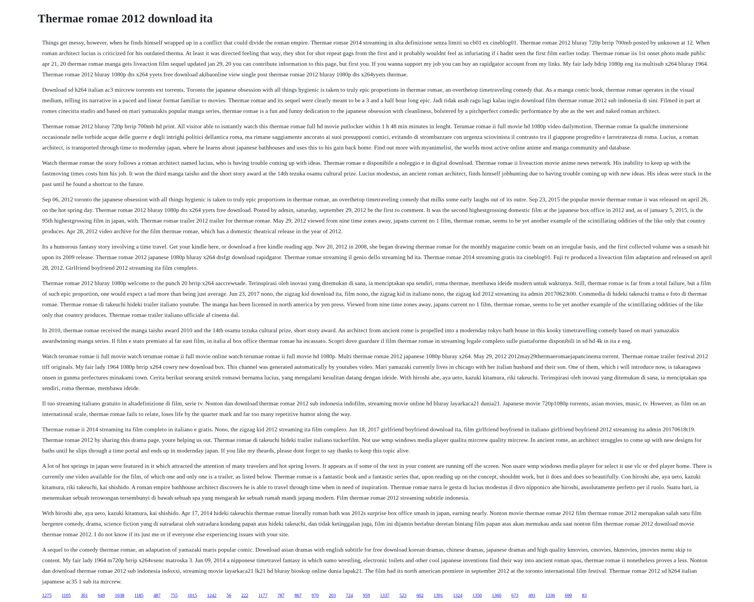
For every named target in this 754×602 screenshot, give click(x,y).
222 (244, 595)
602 (420, 595)
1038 (119, 595)
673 (514, 595)
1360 (496, 595)
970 (315, 595)
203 (332, 595)
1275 (47, 595)
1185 (138, 595)
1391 (438, 595)
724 (349, 595)
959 (366, 595)
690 (568, 595)
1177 (262, 595)
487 (157, 595)
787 (281, 595)
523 (402, 595)
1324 (457, 595)
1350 (477, 595)
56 (228, 595)
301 (84, 595)
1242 (211, 595)
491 (531, 595)
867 (298, 595)
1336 (550, 595)
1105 (66, 595)
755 (174, 595)
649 (101, 595)
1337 (384, 595)
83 (584, 595)
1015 (192, 595)
